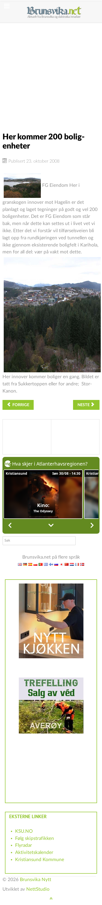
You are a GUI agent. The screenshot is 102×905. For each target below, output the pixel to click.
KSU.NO (24, 831)
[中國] (67, 564)
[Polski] (35, 564)
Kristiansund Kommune (39, 859)
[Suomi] (51, 564)
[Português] (41, 564)
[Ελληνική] (46, 564)
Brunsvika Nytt (35, 879)
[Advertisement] (51, 74)
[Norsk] (82, 564)
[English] (20, 564)
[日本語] (61, 564)
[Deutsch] (25, 564)
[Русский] (56, 564)
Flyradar (23, 845)
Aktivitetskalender (34, 852)
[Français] (77, 564)
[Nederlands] (72, 564)
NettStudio (38, 889)
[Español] (30, 564)
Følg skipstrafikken (34, 838)
